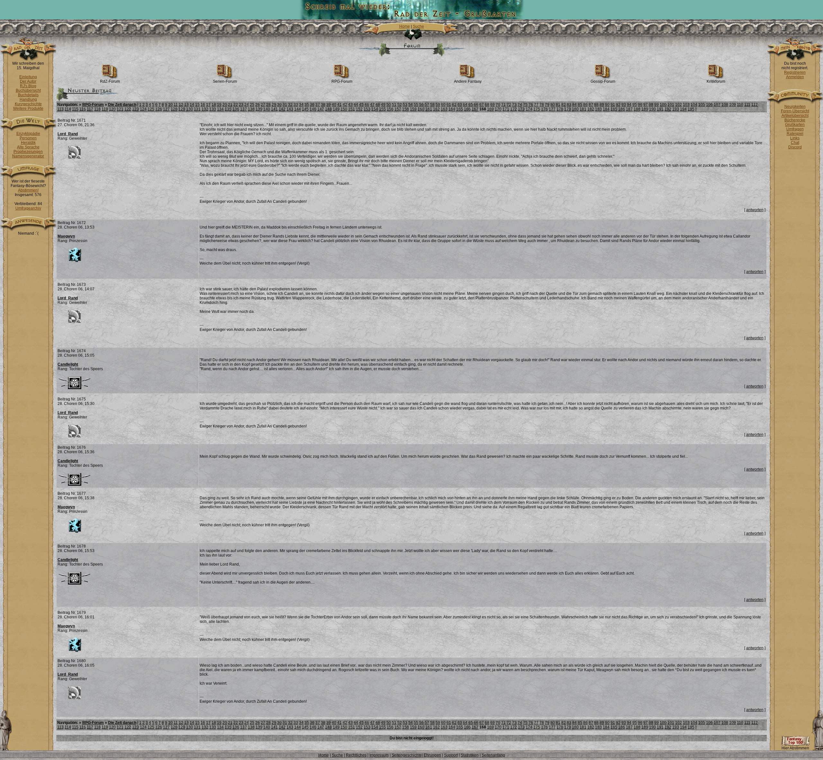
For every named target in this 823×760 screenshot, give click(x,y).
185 (613, 109)
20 (224, 104)
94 (629, 104)
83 (569, 104)
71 (503, 104)
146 (313, 109)
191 (660, 109)
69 (492, 104)
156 (390, 109)
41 (339, 104)
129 (181, 109)
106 (709, 104)
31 (285, 104)
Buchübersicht (28, 90)
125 (151, 109)
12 (181, 104)
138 (251, 109)
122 (127, 109)
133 (212, 109)
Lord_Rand (68, 134)
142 (282, 109)
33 (296, 104)
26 (257, 104)
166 (467, 109)
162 (436, 109)
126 (158, 109)
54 (410, 104)
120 (112, 109)
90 (607, 104)
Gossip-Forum (603, 81)
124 (143, 109)
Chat (795, 142)
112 (754, 104)
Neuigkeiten (795, 106)
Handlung (28, 99)
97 (645, 104)
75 (525, 104)
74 (520, 104)
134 (220, 109)
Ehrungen (432, 755)
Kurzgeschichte (28, 104)
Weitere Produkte (28, 108)
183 (598, 109)
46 (367, 104)
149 (336, 109)
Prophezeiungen (28, 151)
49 (383, 104)
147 (320, 109)
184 (606, 109)
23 (241, 104)
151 (351, 109)
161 (428, 109)
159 (413, 109)
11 (176, 104)
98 (651, 104)
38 (323, 104)
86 (585, 104)
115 (75, 109)
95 (634, 104)
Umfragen (795, 129)
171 (505, 109)
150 (343, 109)
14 (192, 104)
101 (670, 104)
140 (266, 109)
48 (377, 104)
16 (203, 104)
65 (470, 104)
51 (394, 104)
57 (427, 104)
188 (637, 109)
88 (596, 104)
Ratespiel (795, 133)
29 (274, 104)
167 (475, 109)
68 (487, 104)
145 (305, 109)
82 (563, 104)
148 (328, 109)
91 (612, 104)
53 (405, 104)
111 (747, 104)
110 (740, 104)
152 (359, 109)
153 (367, 109)
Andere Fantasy (468, 81)
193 (675, 109)
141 (274, 109)
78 (541, 104)
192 (668, 109)
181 (583, 109)
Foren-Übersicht (795, 111)
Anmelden (795, 77)
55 (416, 104)
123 (135, 109)
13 (186, 104)
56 (421, 104)
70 (498, 104)
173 (521, 109)
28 (268, 104)
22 (235, 104)
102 (678, 104)
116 (82, 109)
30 (279, 104)
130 (189, 109)
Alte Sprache (28, 147)
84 (574, 104)
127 (166, 109)
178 (559, 109)
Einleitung (28, 77)
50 (388, 104)
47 (372, 104)
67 (481, 104)
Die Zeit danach (122, 104)
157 (397, 109)
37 (317, 104)
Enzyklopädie (28, 133)
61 (449, 104)
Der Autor (28, 81)
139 (259, 109)
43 (350, 104)
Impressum (379, 755)
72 (509, 104)
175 (536, 109)
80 (552, 104)
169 (490, 109)
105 (701, 104)
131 (197, 109)
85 (580, 104)
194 (683, 109)
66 (476, 104)
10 (170, 104)
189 (644, 109)
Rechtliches (356, 755)
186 (621, 109)
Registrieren (795, 72)
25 (252, 104)
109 (732, 104)
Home (404, 26)
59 (438, 104)
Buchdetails (28, 95)
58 (432, 104)
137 (243, 109)
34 (301, 104)
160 (421, 109)
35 (306, 104)
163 (444, 109)
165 (459, 109)
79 (547, 104)
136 (235, 109)
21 (230, 104)
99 (656, 104)
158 (405, 109)
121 (120, 109)
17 (208, 104)
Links (795, 138)
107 (717, 104)
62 (454, 104)
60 (443, 104)
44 (356, 104)
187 (629, 109)
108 (724, 104)
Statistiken (470, 755)
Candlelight (68, 364)
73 (514, 104)
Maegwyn (66, 236)
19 (219, 104)
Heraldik (28, 142)
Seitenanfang (493, 755)
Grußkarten (795, 124)
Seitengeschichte (407, 755)
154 (374, 109)
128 (174, 109)
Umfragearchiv (28, 208)
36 (312, 104)
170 (498, 109)
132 (205, 109)
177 (552, 109)
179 (567, 109)
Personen (28, 138)
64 (465, 104)
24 (246, 104)
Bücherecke (794, 120)
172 (513, 109)
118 (97, 109)
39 (328, 104)
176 (544, 109)
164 (451, 109)
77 (536, 104)
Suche (418, 26)
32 (290, 104)
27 (263, 104)
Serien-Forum (225, 81)
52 (399, 104)
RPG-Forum (341, 81)
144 (297, 109)
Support (451, 755)
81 (558, 104)
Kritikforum (716, 81)
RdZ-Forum (110, 81)
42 (345, 104)
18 (214, 104)
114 (68, 109)
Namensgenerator (28, 156)
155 (382, 109)
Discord (795, 147)
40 (334, 104)
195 (691, 109)
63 (459, 104)
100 (663, 104)
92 (618, 104)
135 (228, 109)
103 (686, 104)
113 (60, 109)
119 (105, 109)
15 (197, 104)
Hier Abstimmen (795, 748)
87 (591, 104)
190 (652, 109)
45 (361, 104)
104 (694, 104)
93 (623, 104)
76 (531, 104)
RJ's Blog (28, 86)
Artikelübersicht (795, 115)
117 (90, 109)
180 (575, 109)
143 (289, 109)
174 (529, 109)
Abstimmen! (28, 190)
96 (640, 104)
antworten (755, 210)
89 (602, 104)
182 (590, 109)
